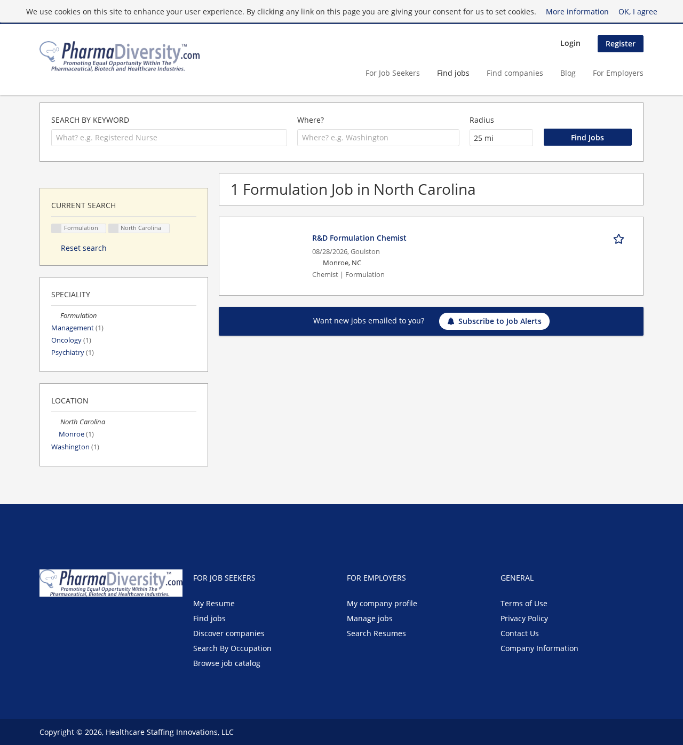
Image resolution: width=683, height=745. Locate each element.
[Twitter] (65, 619)
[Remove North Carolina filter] (55, 421)
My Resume (214, 603)
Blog (568, 73)
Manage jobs (370, 618)
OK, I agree (637, 11)
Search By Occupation (232, 648)
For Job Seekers (393, 73)
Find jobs (453, 73)
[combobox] (169, 137)
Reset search (84, 248)
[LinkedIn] (82, 619)
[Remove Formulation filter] (55, 315)
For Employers (618, 73)
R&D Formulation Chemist (359, 238)
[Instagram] (98, 619)
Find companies (515, 73)
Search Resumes (376, 633)
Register (621, 43)
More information (577, 11)
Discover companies (229, 633)
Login (570, 43)
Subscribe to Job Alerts (500, 321)
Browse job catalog (226, 663)
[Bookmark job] (620, 237)
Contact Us (520, 633)
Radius (482, 120)
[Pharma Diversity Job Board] (119, 56)
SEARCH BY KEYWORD (90, 120)
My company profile (382, 603)
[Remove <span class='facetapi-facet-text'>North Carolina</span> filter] (113, 228)
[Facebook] (47, 619)
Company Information (539, 648)
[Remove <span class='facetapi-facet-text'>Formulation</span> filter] (56, 228)
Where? (310, 120)
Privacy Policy (524, 618)
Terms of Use (524, 603)
